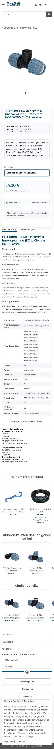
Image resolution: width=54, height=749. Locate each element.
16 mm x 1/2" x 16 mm (31, 357)
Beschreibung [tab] (9, 229)
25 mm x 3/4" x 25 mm (31, 351)
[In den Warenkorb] (4, 36)
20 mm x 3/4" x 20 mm (31, 344)
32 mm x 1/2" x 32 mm (31, 338)
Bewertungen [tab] (28, 229)
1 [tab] (25, 93)
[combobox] (27, 172)
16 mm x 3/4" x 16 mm (31, 334)
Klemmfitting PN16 (23, 129)
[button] (36, 4)
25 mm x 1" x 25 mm (30, 331)
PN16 (26, 379)
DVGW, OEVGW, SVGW (31, 413)
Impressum (8, 741)
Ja (25, 365)
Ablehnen (27, 696)
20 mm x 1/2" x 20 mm (31, 341)
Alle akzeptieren (27, 682)
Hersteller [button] (8, 634)
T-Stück (26, 388)
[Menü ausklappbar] (3, 2)
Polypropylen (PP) (30, 374)
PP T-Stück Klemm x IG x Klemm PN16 (36, 393)
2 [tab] (28, 93)
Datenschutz (21, 741)
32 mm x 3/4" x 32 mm (31, 354)
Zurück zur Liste (11, 28)
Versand (26, 191)
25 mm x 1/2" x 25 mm (31, 347)
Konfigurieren (27, 689)
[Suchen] (49, 14)
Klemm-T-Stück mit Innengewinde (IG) (36, 326)
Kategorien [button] (8, 642)
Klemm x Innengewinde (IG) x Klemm (36, 320)
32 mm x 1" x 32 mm (30, 360)
